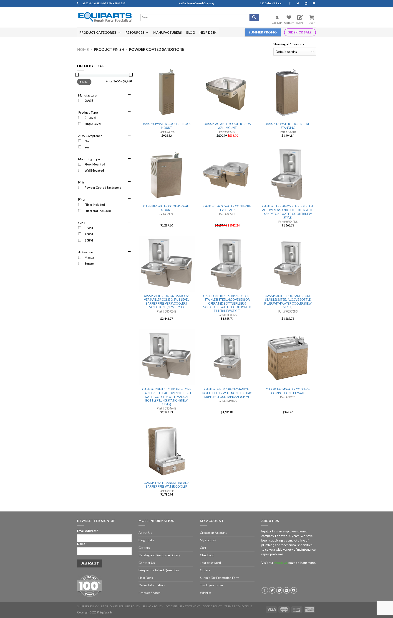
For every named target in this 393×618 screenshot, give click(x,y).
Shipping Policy (88, 606)
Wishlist (206, 593)
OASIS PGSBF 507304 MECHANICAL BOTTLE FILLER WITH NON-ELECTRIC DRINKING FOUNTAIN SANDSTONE (227, 393)
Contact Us (147, 563)
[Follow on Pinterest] (279, 590)
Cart (203, 547)
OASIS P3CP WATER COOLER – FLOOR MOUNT (166, 125)
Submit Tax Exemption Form (219, 578)
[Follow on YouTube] (312, 3)
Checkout (207, 555)
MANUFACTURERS (167, 32)
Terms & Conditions (238, 606)
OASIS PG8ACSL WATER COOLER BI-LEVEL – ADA (227, 208)
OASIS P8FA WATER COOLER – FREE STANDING (288, 125)
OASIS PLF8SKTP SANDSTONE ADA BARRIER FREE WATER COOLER (166, 484)
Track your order (211, 585)
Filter (84, 81)
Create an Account (213, 532)
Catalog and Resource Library (159, 555)
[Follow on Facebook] (288, 3)
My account (208, 540)
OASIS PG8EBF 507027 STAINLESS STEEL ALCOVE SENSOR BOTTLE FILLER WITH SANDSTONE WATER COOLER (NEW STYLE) (288, 212)
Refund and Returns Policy (120, 606)
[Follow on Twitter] (295, 3)
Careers (144, 547)
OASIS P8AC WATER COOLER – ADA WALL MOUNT (227, 125)
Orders (205, 570)
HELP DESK (208, 32)
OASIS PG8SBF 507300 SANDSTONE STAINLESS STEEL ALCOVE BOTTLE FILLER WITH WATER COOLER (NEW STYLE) (288, 301)
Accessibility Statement (183, 606)
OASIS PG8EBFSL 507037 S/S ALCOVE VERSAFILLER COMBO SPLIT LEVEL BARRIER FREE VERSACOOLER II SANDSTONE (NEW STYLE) (166, 301)
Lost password (210, 563)
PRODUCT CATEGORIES (97, 32)
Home (83, 49)
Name (82, 544)
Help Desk (146, 578)
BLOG (190, 32)
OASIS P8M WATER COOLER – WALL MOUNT (166, 208)
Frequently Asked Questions (159, 570)
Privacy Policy (153, 606)
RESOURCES (135, 32)
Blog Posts (146, 540)
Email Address (87, 531)
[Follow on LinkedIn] (304, 3)
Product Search (150, 593)
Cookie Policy (212, 606)
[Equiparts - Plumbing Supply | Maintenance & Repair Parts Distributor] (105, 17)
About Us (145, 532)
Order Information (152, 585)
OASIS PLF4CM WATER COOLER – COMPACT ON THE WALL (288, 391)
